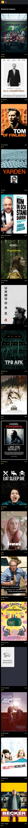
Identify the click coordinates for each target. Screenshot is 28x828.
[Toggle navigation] (6, 2)
